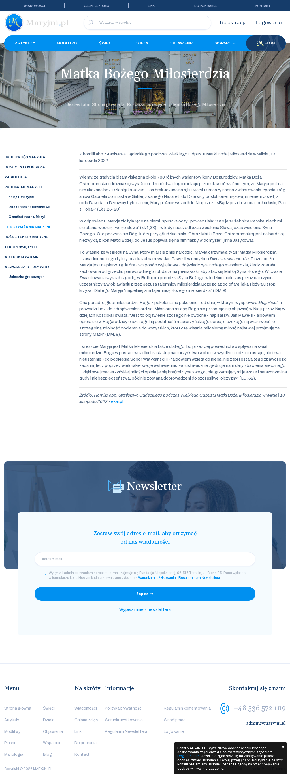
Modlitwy (67, 43)
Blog (269, 43)
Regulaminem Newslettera (199, 578)
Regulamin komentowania (187, 708)
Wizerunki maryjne (22, 257)
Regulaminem (188, 756)
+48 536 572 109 (260, 708)
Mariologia (15, 177)
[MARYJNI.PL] (36, 22)
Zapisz (142, 594)
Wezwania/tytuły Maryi (27, 267)
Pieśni (9, 743)
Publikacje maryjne (23, 187)
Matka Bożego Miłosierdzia (199, 104)
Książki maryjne (21, 197)
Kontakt (262, 5)
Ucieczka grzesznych (26, 277)
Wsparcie (225, 43)
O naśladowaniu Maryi (26, 217)
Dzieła (141, 43)
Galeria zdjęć (96, 5)
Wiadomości (34, 5)
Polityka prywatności (123, 708)
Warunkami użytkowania (157, 578)
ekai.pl (117, 401)
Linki (151, 5)
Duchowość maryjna (24, 157)
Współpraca (174, 720)
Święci (106, 43)
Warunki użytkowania (124, 720)
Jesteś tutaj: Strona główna (93, 104)
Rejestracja (233, 22)
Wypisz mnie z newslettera (145, 609)
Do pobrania (205, 5)
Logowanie (268, 22)
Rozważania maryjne (146, 104)
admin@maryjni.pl (266, 723)
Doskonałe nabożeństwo (29, 207)
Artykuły (25, 43)
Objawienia (182, 43)
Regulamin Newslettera (126, 731)
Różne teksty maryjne (26, 237)
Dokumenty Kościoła (24, 167)
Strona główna (17, 708)
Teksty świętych (20, 247)
